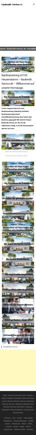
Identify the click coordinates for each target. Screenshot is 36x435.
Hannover (23, 401)
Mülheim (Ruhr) (19, 429)
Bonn (32, 404)
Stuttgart (10, 398)
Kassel (15, 427)
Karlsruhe (13, 407)
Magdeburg (8, 421)
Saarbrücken (8, 429)
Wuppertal (19, 404)
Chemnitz (7, 418)
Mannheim (21, 407)
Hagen (22, 427)
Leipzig (4, 401)
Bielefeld (26, 404)
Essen (32, 398)
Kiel (13, 418)
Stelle (12, 128)
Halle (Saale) (28, 418)
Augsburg (29, 407)
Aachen (19, 418)
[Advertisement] (18, 28)
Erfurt (30, 424)
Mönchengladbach (16, 410)
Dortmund (25, 398)
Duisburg (5, 404)
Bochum (12, 404)
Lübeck (7, 424)
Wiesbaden (6, 410)
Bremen (10, 401)
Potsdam (30, 429)
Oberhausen (16, 424)
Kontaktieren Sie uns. (10, 347)
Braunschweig (18, 413)
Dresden (16, 401)
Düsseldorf (17, 398)
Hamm (28, 427)
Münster (6, 407)
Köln (24, 395)
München (18, 395)
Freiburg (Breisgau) (20, 421)
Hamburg (11, 395)
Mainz (24, 424)
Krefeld (30, 421)
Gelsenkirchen (29, 410)
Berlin (5, 395)
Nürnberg (30, 401)
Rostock (9, 427)
